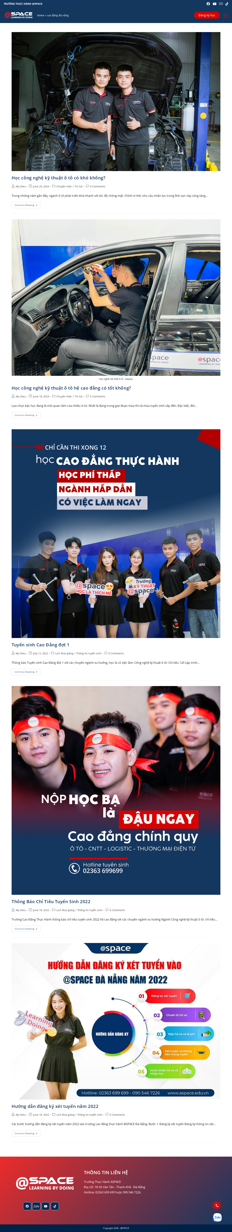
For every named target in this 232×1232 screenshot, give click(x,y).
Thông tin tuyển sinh (88, 653)
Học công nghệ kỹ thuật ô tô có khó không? (58, 178)
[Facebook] (27, 1206)
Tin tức (78, 186)
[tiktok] (55, 1206)
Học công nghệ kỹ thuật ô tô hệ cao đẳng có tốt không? (71, 388)
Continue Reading (27, 205)
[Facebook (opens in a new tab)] (208, 4)
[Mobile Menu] (225, 15)
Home (40, 15)
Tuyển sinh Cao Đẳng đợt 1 (41, 645)
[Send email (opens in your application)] (221, 4)
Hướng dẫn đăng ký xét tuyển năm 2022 (55, 1106)
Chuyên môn (64, 186)
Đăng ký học (207, 15)
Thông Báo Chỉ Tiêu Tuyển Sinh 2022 (51, 901)
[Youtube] (46, 1206)
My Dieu (21, 186)
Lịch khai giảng (64, 653)
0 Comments (97, 186)
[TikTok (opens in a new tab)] (226, 4)
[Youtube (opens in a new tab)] (214, 4)
